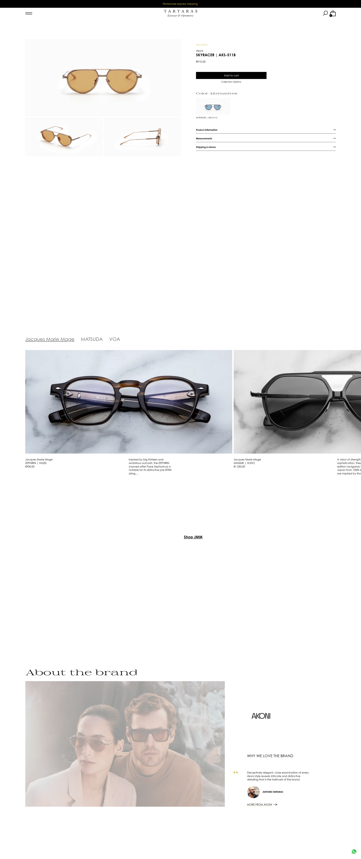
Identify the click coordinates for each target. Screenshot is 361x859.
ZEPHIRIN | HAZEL (36, 463)
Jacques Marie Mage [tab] (49, 339)
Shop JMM (193, 537)
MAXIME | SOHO (244, 463)
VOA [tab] (114, 339)
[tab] (266, 129)
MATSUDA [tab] (92, 339)
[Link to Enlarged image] (103, 77)
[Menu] (47, 13)
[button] (325, 13)
